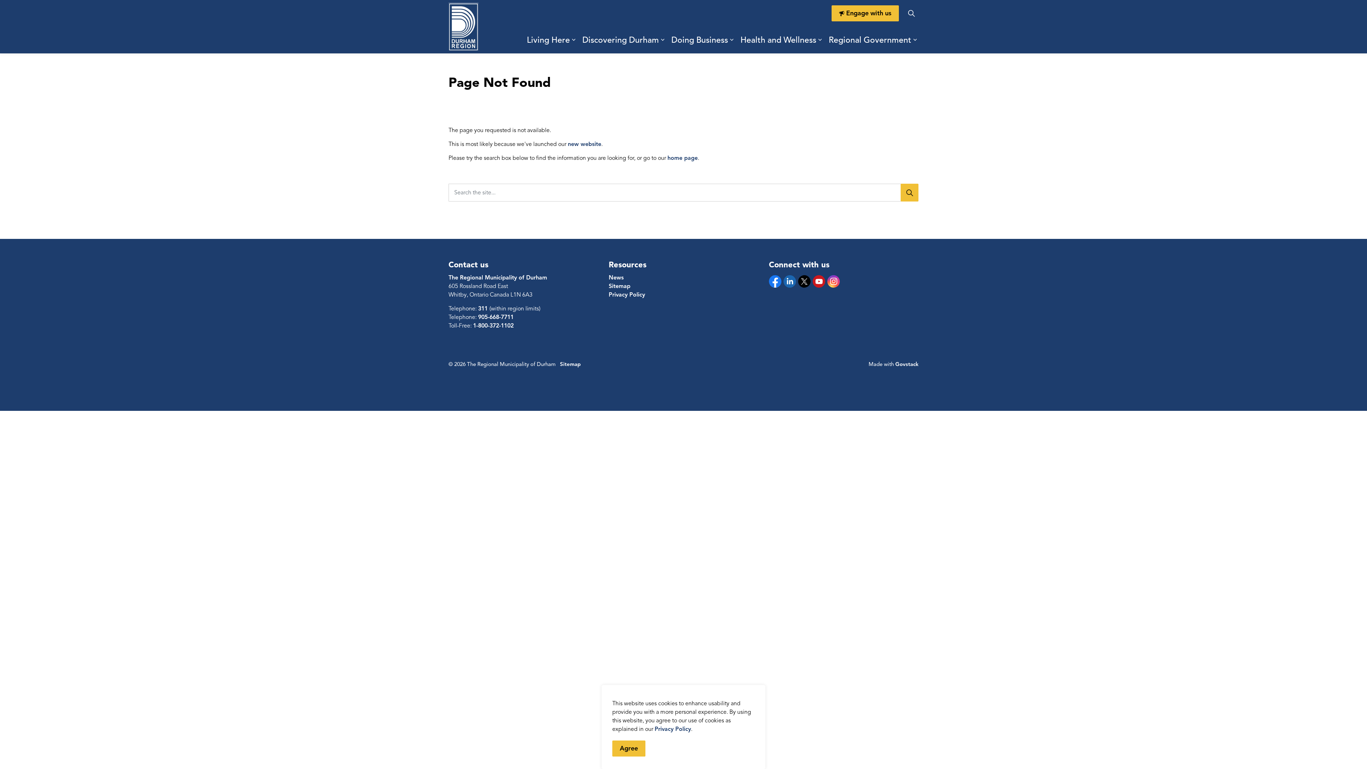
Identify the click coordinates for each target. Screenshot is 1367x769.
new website (584, 144)
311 (483, 308)
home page (682, 158)
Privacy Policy (673, 729)
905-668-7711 (496, 317)
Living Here (548, 40)
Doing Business (699, 40)
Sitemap (619, 286)
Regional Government (870, 40)
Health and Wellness (778, 40)
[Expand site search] (911, 13)
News (616, 277)
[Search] (909, 193)
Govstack (906, 364)
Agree (629, 748)
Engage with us (868, 13)
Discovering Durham (620, 40)
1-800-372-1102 (493, 325)
